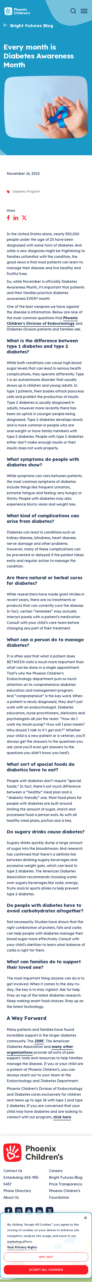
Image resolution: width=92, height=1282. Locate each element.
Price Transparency (65, 1184)
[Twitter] (24, 217)
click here (62, 1117)
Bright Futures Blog (31, 25)
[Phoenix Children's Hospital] (17, 11)
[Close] (85, 1218)
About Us (11, 1197)
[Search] (73, 11)
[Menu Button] (84, 11)
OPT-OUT (46, 1257)
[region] (46, 1245)
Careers (56, 1171)
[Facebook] (8, 217)
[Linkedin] (15, 217)
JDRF (39, 1041)
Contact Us (12, 1171)
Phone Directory (17, 1190)
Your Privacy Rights (22, 1247)
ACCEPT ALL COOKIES (46, 1269)
